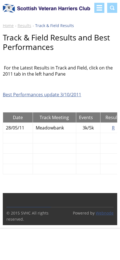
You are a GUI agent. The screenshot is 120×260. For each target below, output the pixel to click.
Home (8, 25)
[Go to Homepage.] (47, 11)
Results (24, 25)
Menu (99, 8)
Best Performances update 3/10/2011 (42, 95)
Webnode (105, 213)
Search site (112, 8)
